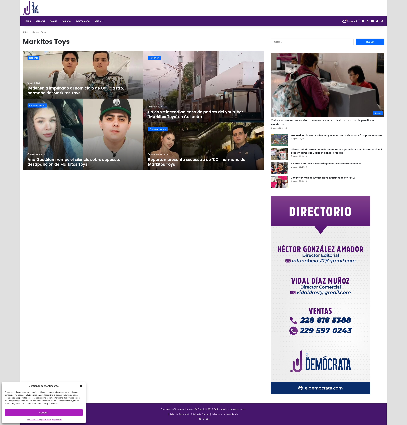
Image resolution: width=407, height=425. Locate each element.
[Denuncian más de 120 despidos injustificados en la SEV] (279, 182)
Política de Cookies (200, 414)
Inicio (28, 21)
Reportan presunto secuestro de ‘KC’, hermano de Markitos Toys (196, 162)
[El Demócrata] (31, 8)
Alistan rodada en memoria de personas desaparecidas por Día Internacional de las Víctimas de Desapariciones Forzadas (336, 151)
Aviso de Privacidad (180, 414)
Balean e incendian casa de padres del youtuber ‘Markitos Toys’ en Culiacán (195, 114)
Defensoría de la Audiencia (224, 414)
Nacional (66, 21)
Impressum (57, 419)
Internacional (83, 21)
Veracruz (40, 21)
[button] (81, 386)
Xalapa (53, 21)
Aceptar (43, 412)
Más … (98, 21)
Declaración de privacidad (39, 419)
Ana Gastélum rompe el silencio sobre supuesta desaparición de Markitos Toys (74, 162)
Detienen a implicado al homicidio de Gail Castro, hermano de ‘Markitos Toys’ (76, 91)
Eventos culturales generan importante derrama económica (326, 163)
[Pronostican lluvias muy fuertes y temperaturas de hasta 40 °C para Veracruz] (279, 140)
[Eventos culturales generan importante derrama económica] (279, 168)
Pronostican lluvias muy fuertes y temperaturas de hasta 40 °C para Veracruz (336, 135)
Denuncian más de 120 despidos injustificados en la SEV (323, 177)
